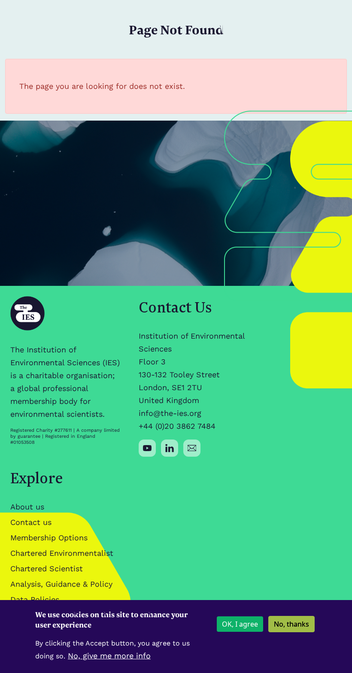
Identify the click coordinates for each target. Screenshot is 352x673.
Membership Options (49, 537)
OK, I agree (240, 624)
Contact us (31, 522)
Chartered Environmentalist (61, 553)
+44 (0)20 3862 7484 (177, 425)
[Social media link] (147, 448)
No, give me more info (109, 655)
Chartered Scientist (46, 568)
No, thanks (291, 624)
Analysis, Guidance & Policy (61, 583)
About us (27, 506)
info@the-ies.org (170, 413)
